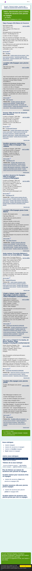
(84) (15, 490)
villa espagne (9, 99)
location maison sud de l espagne (9, 285)
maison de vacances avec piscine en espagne (14, 470)
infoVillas (8, 53)
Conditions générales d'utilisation (13, 554)
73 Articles (12, 19)
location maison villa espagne (20, 248)
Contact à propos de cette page (11, 557)
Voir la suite (6, 51)
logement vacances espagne (15, 374)
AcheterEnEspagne (11, 280)
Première (9, 433)
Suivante (20, 433)
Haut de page (26, 110)
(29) (15, 480)
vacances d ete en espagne (21, 375)
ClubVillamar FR (10, 160)
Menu (28, 1)
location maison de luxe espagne (18, 55)
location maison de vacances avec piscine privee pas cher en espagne (15, 496)
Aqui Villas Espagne (11, 240)
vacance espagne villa (16, 58)
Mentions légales (12, 554)
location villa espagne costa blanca (19, 202)
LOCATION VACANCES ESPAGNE (15, 325)
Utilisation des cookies (22, 555)
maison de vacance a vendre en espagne (16, 283)
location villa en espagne (18, 419)
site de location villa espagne (16, 107)
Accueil (4, 554)
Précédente (15, 433)
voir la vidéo (26, 26)
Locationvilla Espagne (11, 128)
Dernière (26, 433)
